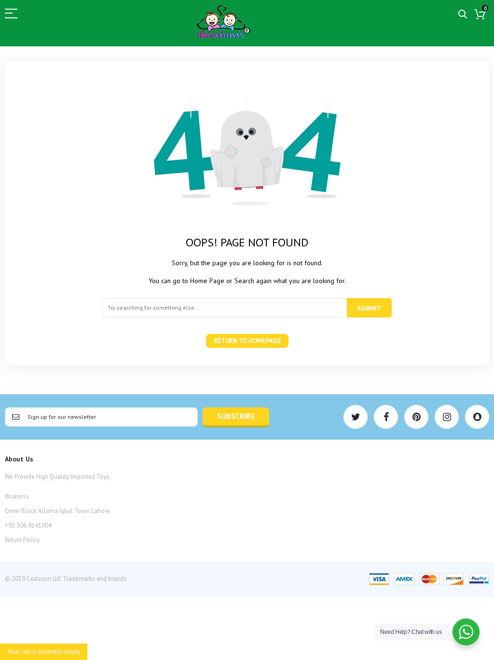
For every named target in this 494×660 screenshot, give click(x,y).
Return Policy (22, 540)
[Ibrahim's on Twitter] (355, 417)
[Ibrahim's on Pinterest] (416, 417)
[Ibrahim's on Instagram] (447, 417)
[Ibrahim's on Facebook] (386, 417)
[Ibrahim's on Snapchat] (477, 417)
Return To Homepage (247, 341)
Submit (369, 308)
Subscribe (236, 416)
